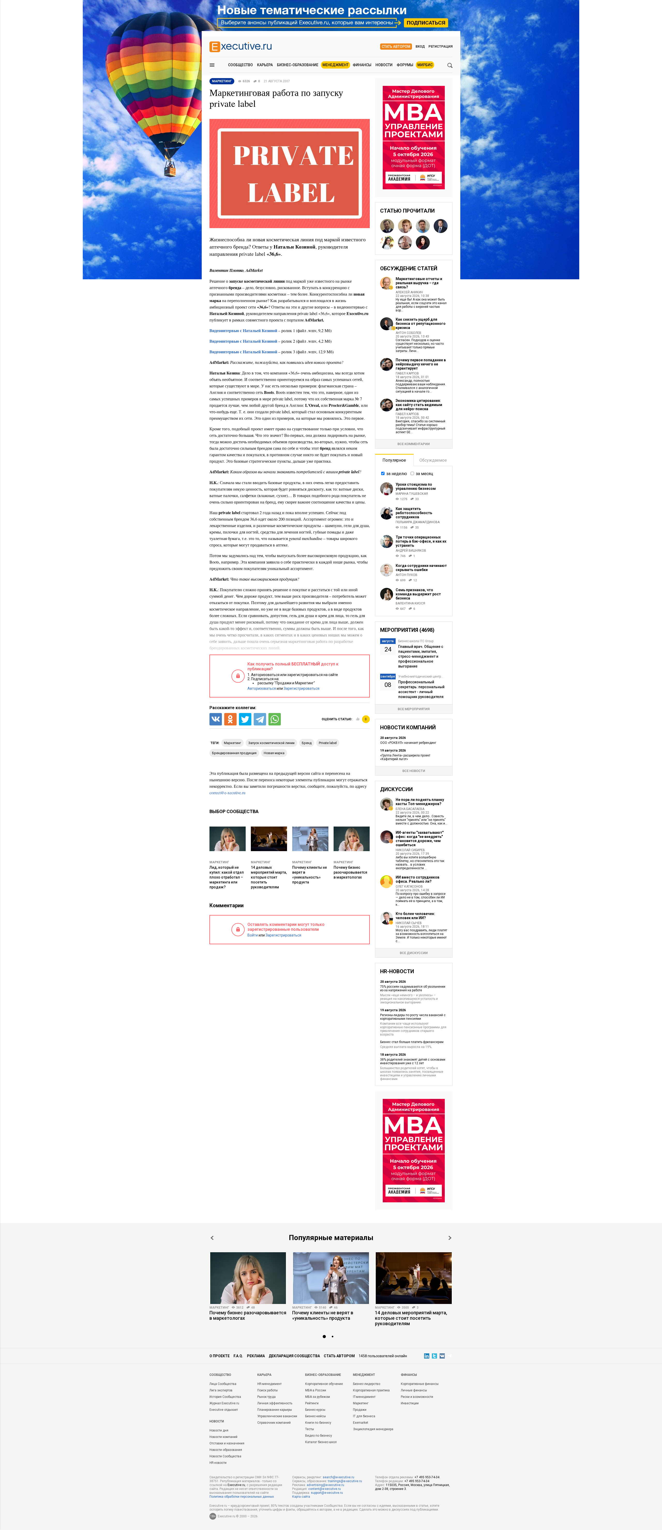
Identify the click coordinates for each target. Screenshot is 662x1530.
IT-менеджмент (364, 1397)
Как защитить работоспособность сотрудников (414, 513)
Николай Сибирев (410, 850)
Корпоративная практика (371, 1390)
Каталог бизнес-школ (321, 1442)
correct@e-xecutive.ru (227, 792)
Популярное (394, 460)
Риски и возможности (417, 1397)
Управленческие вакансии (277, 1416)
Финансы (362, 65)
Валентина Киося (410, 603)
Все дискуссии (414, 953)
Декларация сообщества (294, 1356)
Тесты (309, 1429)
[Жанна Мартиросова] (387, 243)
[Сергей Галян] (423, 226)
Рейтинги (312, 1403)
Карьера (265, 65)
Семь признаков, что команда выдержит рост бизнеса (418, 594)
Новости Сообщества (225, 1456)
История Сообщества (225, 1397)
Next (450, 1237)
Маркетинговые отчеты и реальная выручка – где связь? (419, 283)
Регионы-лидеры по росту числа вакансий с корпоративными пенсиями (413, 1017)
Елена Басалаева (410, 809)
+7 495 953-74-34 (427, 1477)
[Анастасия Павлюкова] (405, 243)
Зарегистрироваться (301, 688)
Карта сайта (301, 1496)
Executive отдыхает (223, 1410)
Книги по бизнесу (318, 1422)
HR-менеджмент (269, 1384)
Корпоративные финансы (420, 1384)
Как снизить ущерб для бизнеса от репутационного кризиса (421, 323)
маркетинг (232, 743)
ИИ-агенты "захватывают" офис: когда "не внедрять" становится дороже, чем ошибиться (419, 838)
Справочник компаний (274, 1422)
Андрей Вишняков (411, 550)
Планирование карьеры (274, 1410)
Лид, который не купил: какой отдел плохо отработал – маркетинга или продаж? (226, 877)
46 (335, 1307)
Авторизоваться (261, 688)
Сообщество (240, 65)
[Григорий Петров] (441, 226)
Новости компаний (223, 1437)
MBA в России (315, 1390)
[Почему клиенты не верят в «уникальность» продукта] (331, 1278)
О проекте (219, 1356)
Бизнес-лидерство (366, 1384)
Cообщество (220, 1375)
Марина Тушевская (412, 494)
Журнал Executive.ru (224, 1403)
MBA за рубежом (317, 1397)
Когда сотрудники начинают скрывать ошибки (421, 568)
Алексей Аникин (409, 292)
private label (328, 743)
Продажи (359, 1410)
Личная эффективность (274, 1403)
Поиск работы (267, 1390)
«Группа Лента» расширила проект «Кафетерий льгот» (405, 757)
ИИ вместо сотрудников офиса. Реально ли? (417, 879)
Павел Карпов (407, 373)
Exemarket (360, 1422)
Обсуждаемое (433, 460)
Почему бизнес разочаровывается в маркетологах (350, 872)
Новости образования (225, 1450)
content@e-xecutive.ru (324, 1489)
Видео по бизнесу (318, 1435)
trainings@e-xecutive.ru (345, 1481)
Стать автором (396, 46)
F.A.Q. (238, 1356)
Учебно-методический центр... (420, 676)
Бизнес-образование (297, 65)
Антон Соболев (408, 333)
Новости (384, 65)
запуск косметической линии (271, 743)
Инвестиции (410, 1403)
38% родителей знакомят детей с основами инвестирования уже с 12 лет (412, 1061)
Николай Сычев (409, 923)
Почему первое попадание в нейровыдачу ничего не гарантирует (421, 364)
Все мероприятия (414, 709)
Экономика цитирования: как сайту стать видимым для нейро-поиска (419, 405)
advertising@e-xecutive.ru (325, 1485)
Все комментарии (413, 444)
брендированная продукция (234, 753)
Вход (420, 46)
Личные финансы (414, 1390)
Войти (252, 935)
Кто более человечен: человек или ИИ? (415, 916)
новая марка (274, 753)
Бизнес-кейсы (315, 1416)
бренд (307, 743)
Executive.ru (236, 1485)
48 (253, 1307)
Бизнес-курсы (315, 1410)
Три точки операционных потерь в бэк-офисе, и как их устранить (421, 541)
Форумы (405, 65)
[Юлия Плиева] (423, 243)
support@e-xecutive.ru (327, 1493)
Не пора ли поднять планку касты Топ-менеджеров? (420, 802)
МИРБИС (425, 65)
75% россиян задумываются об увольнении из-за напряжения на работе (412, 988)
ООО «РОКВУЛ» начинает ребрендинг (408, 743)
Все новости (413, 771)
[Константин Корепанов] (405, 226)
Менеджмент (335, 65)
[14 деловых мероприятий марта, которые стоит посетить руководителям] (414, 1278)
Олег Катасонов (409, 886)
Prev (212, 1237)
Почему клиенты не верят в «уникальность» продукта (322, 1315)
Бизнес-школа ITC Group (415, 641)
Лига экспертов (220, 1390)
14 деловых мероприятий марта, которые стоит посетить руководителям (269, 877)
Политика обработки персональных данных (241, 1496)
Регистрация (440, 46)
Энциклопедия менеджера (373, 1429)
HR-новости (218, 1463)
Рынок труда (266, 1397)
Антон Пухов (406, 575)
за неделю (396, 473)
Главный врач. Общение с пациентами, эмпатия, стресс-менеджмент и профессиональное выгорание (420, 656)
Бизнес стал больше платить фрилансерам (411, 1042)
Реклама (256, 1356)
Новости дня (218, 1430)
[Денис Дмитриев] (387, 226)
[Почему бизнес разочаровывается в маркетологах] (248, 1278)
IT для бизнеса (364, 1416)
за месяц (424, 473)
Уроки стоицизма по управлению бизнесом (416, 486)
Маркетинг (219, 862)
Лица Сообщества (222, 1384)
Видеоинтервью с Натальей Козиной (243, 330)
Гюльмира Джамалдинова (418, 522)
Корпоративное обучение (324, 1384)
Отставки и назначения (226, 1443)
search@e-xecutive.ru (338, 1477)
